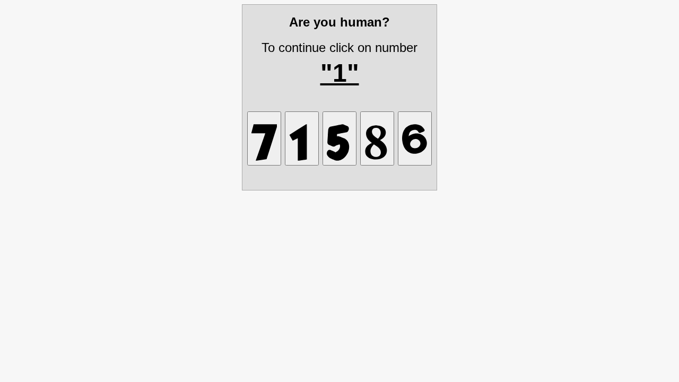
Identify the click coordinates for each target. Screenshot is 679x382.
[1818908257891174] (264, 138)
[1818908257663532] (415, 138)
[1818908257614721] (302, 138)
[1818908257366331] (339, 138)
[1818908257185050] (377, 138)
